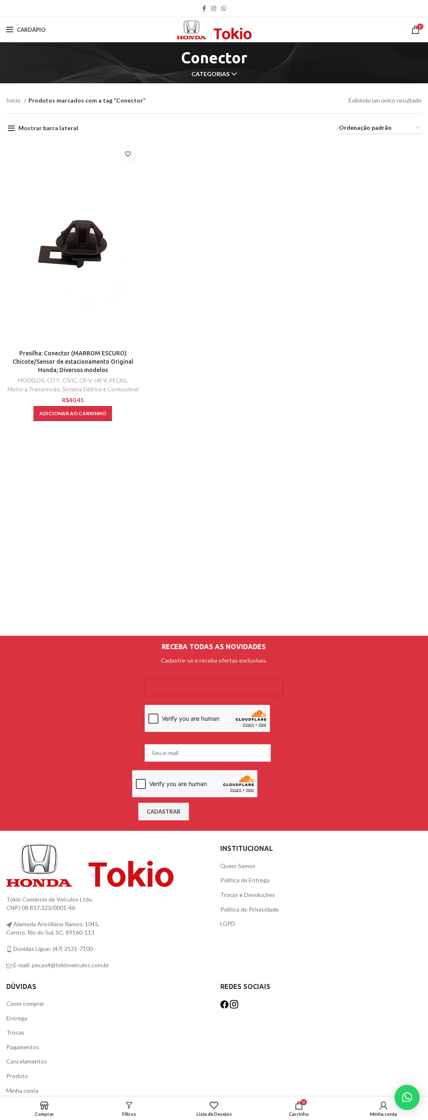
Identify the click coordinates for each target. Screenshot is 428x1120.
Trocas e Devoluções (247, 894)
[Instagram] (234, 1003)
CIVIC (69, 380)
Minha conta (22, 1090)
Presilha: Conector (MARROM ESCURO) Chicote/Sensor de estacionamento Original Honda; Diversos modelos (73, 361)
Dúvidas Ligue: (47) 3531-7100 (52, 948)
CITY (53, 380)
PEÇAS (118, 380)
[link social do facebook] (204, 8)
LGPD (227, 923)
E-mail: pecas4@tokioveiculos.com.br (60, 964)
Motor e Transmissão (34, 389)
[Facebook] (225, 1003)
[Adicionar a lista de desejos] (127, 154)
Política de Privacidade (249, 909)
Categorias (210, 74)
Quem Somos (237, 865)
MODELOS (31, 380)
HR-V (100, 380)
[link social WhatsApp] (224, 8)
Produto (17, 1075)
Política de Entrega (245, 880)
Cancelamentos (26, 1061)
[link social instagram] (214, 8)
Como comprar (25, 1003)
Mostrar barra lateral (48, 127)
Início (14, 100)
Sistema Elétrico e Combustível (100, 389)
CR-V (85, 380)
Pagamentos (22, 1047)
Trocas (15, 1032)
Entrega (16, 1018)
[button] (72, 413)
